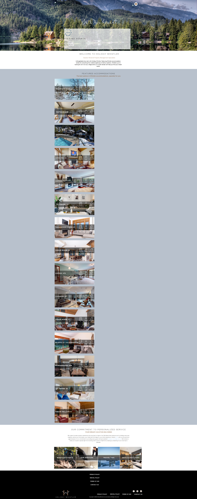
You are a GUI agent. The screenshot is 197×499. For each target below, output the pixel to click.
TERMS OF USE (94, 481)
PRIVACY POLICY (95, 474)
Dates (66, 41)
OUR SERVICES (119, 4)
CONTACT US (94, 484)
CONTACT (128, 4)
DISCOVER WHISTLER (102, 4)
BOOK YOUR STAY (90, 4)
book (117, 437)
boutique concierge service (114, 439)
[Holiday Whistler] (66, 4)
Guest (66, 43)
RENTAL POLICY (94, 478)
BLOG (111, 4)
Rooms (66, 45)
